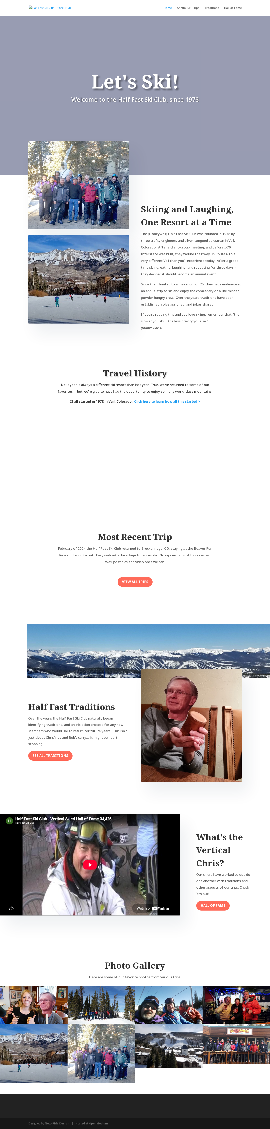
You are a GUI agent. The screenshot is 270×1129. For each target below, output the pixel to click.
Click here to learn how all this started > (167, 401)
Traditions (211, 8)
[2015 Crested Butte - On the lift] (169, 1005)
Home (168, 8)
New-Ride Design (57, 1123)
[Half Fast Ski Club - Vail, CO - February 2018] (101, 1053)
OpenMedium (98, 1123)
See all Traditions (50, 755)
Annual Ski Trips (188, 8)
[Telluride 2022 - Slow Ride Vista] (34, 1053)
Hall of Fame (233, 8)
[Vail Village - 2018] (169, 1046)
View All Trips (135, 582)
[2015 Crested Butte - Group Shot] (101, 1005)
